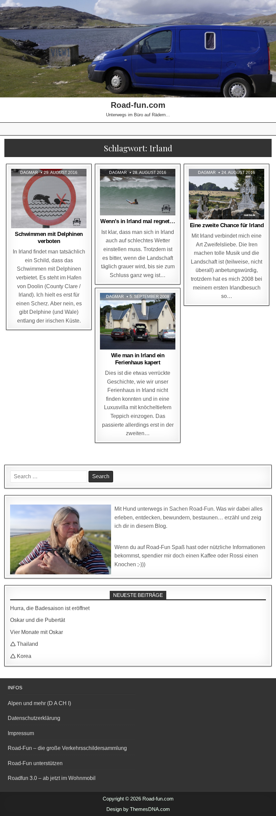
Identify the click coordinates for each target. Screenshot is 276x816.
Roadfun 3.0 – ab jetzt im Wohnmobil (52, 778)
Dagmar (29, 173)
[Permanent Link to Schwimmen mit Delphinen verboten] (49, 198)
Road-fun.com (138, 105)
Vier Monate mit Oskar (36, 632)
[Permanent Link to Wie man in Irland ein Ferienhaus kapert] (137, 321)
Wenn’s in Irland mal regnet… (137, 221)
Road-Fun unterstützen (35, 763)
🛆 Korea (20, 656)
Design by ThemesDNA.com (138, 809)
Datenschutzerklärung (34, 718)
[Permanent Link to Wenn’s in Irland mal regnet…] (137, 192)
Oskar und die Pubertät (37, 620)
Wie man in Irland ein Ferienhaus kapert (138, 358)
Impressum (21, 733)
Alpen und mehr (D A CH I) (39, 703)
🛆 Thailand (24, 644)
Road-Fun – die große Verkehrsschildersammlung (67, 748)
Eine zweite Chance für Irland (227, 225)
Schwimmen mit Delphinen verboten (49, 237)
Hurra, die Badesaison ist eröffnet (50, 608)
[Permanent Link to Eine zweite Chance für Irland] (226, 194)
